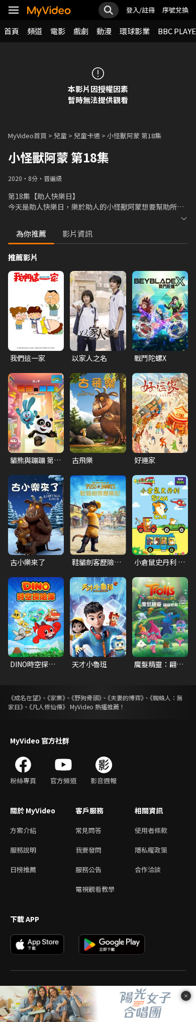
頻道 (34, 31)
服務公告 (88, 869)
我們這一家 (27, 358)
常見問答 (88, 830)
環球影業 (135, 31)
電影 (57, 31)
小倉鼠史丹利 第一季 (159, 562)
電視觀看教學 (95, 889)
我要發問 (88, 850)
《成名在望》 (24, 697)
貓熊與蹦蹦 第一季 (35, 460)
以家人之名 (89, 358)
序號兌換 (175, 10)
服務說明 (23, 850)
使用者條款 (151, 830)
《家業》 (56, 697)
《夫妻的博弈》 (126, 697)
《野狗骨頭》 (86, 697)
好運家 (144, 460)
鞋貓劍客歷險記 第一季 (96, 562)
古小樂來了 (27, 562)
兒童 (60, 135)
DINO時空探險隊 (32, 664)
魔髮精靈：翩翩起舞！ (158, 664)
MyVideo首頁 (27, 135)
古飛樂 (82, 460)
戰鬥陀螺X (150, 358)
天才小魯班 (89, 664)
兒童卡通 (87, 135)
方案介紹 (23, 830)
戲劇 (80, 31)
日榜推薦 (23, 869)
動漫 (104, 31)
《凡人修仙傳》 (48, 706)
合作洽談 (148, 869)
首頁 (11, 31)
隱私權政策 (151, 850)
